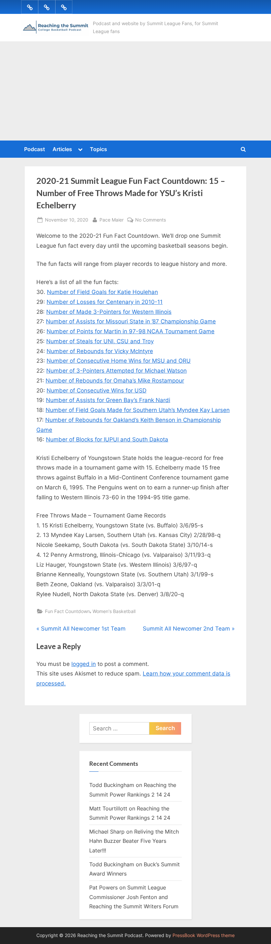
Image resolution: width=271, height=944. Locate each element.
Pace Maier (111, 220)
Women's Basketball (114, 611)
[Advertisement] (135, 91)
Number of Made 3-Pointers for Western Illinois (109, 311)
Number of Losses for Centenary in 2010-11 (105, 302)
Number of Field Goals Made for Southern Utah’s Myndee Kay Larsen (138, 410)
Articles (62, 149)
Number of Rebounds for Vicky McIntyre (100, 351)
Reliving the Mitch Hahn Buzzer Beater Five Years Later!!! (134, 841)
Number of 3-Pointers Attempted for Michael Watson (116, 370)
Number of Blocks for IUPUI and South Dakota (107, 439)
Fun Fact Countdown (67, 611)
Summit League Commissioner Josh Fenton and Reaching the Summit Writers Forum (133, 897)
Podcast (34, 149)
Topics (98, 149)
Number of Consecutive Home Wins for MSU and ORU (119, 360)
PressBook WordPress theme (204, 935)
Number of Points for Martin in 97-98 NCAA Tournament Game (130, 331)
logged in (83, 664)
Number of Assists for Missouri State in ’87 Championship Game (131, 321)
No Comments (150, 220)
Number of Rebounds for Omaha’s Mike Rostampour (115, 380)
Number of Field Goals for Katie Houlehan (102, 292)
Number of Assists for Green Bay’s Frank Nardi (108, 400)
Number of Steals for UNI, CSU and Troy (100, 341)
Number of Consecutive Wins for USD (96, 390)
